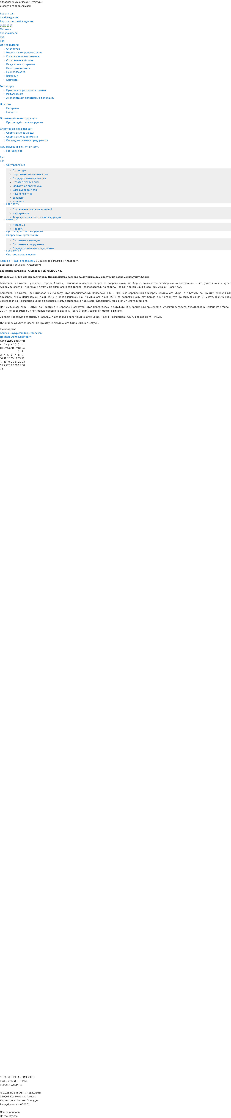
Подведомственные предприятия (27, 140)
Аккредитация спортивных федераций (30, 97)
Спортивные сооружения (22, 136)
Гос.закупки (13, 250)
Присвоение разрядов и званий (26, 90)
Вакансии (12, 75)
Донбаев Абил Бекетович (16, 336)
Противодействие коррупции (18, 118)
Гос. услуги (7, 86)
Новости (5, 104)
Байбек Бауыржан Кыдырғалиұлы (21, 333)
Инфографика (14, 93)
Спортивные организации (16, 128)
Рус (2, 36)
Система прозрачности (21, 254)
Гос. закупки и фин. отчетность (19, 146)
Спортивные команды (20, 132)
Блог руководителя (18, 68)
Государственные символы (23, 56)
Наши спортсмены (24, 260)
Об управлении (9, 44)
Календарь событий (12, 340)
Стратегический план (19, 60)
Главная (5, 260)
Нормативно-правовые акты (24, 52)
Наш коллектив (15, 71)
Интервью (12, 108)
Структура (13, 48)
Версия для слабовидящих (16, 21)
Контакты (12, 79)
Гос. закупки (14, 150)
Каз (2, 40)
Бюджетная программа (20, 64)
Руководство (8, 329)
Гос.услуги (12, 203)
